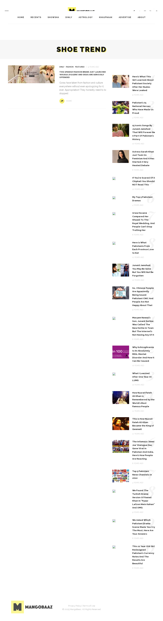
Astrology (86, 17)
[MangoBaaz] (32, 606)
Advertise (125, 17)
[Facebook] (125, 606)
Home (21, 17)
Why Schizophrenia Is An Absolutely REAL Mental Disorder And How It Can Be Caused (143, 354)
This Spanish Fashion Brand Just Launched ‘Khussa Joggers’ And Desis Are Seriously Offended (82, 74)
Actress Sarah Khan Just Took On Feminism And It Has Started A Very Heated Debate (143, 158)
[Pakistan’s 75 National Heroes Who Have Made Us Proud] (120, 107)
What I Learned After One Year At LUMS (142, 376)
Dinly (68, 17)
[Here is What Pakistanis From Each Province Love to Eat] (114, 243)
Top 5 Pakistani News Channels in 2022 (142, 474)
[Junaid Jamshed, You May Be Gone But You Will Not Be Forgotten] (120, 269)
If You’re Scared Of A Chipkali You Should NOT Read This (143, 181)
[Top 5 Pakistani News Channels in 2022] (120, 475)
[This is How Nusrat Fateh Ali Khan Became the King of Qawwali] (120, 423)
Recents (36, 17)
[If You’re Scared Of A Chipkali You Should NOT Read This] (114, 178)
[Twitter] (133, 606)
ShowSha (53, 17)
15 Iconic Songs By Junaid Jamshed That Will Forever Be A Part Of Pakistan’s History (143, 132)
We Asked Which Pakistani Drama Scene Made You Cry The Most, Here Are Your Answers (143, 527)
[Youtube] (148, 606)
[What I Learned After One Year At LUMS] (114, 373)
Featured (80, 67)
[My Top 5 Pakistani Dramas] (114, 197)
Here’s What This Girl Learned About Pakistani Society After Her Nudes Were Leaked (143, 83)
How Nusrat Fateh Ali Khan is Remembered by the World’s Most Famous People (143, 399)
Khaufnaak (105, 17)
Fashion (70, 67)
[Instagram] (141, 606)
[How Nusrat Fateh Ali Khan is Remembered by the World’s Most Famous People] (120, 397)
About (142, 17)
